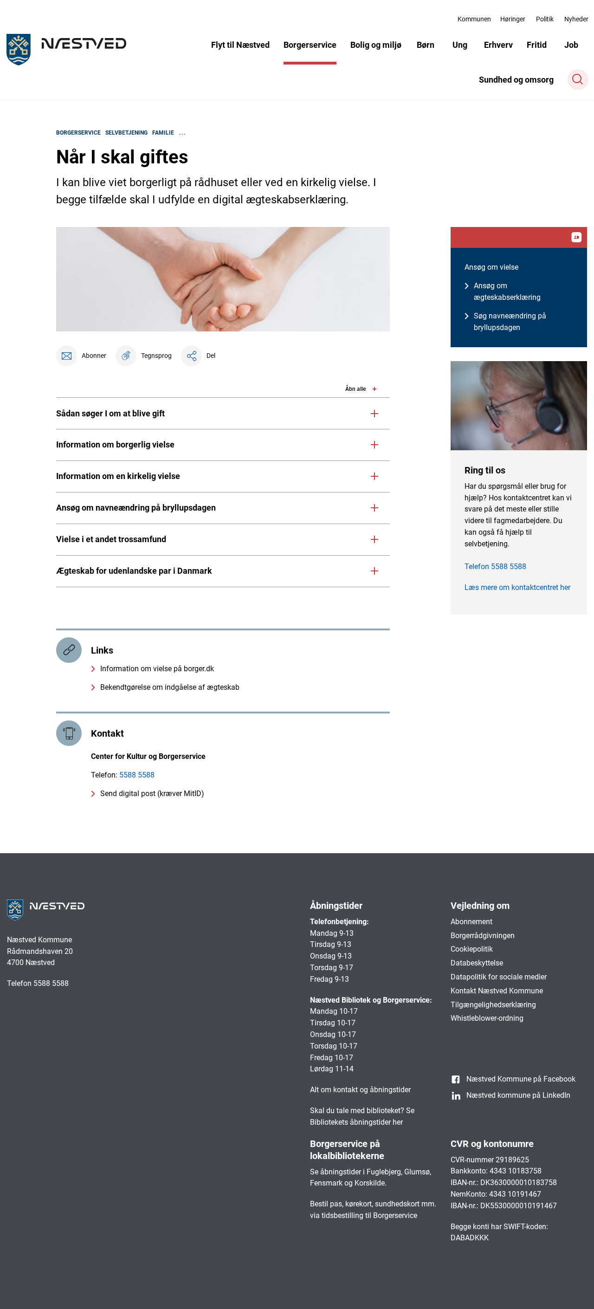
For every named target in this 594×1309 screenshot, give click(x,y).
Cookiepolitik (472, 949)
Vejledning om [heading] (480, 905)
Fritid (537, 45)
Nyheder (576, 19)
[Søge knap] (578, 79)
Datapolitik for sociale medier (499, 976)
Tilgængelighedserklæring (493, 1004)
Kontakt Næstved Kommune (497, 990)
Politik (545, 19)
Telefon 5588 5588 (495, 566)
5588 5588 (137, 775)
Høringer (512, 19)
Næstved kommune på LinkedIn (518, 1095)
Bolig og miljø (375, 45)
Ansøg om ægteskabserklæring (507, 291)
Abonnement (471, 921)
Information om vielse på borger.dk (157, 668)
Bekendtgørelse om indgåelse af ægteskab (169, 687)
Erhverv (498, 45)
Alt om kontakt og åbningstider (360, 1089)
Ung (459, 45)
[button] (144, 355)
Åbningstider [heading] (336, 905)
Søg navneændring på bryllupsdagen (510, 321)
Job (571, 45)
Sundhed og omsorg (516, 79)
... (182, 133)
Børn (425, 45)
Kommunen (474, 19)
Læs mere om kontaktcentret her (517, 587)
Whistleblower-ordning (487, 1018)
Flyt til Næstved (240, 45)
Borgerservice (310, 45)
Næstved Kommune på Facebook (520, 1079)
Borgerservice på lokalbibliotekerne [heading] (347, 1149)
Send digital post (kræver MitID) (152, 793)
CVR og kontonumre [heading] (492, 1143)
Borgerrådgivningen (483, 935)
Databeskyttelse (477, 963)
